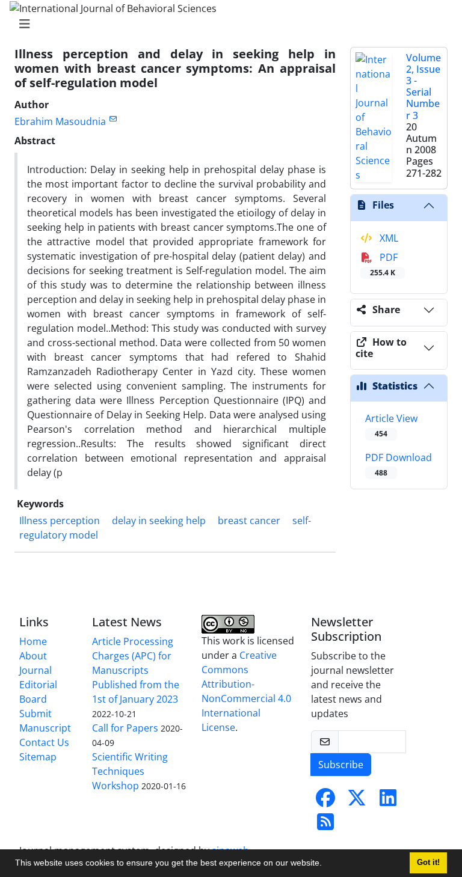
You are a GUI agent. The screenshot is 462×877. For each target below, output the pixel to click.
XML (387, 238)
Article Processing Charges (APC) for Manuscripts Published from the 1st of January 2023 (135, 670)
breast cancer (249, 520)
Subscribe (340, 764)
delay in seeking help (159, 520)
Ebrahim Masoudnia (60, 121)
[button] (326, 864)
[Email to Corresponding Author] (112, 119)
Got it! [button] (428, 862)
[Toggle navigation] (227, 24)
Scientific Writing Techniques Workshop (130, 771)
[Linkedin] (388, 801)
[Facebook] (325, 801)
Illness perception (59, 520)
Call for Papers (125, 728)
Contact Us (44, 742)
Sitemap (38, 756)
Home (33, 641)
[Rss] (325, 825)
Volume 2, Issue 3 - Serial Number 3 (423, 86)
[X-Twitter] (356, 801)
